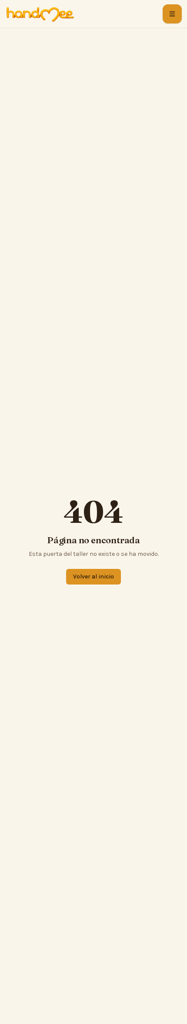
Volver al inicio (93, 576)
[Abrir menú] (172, 13)
